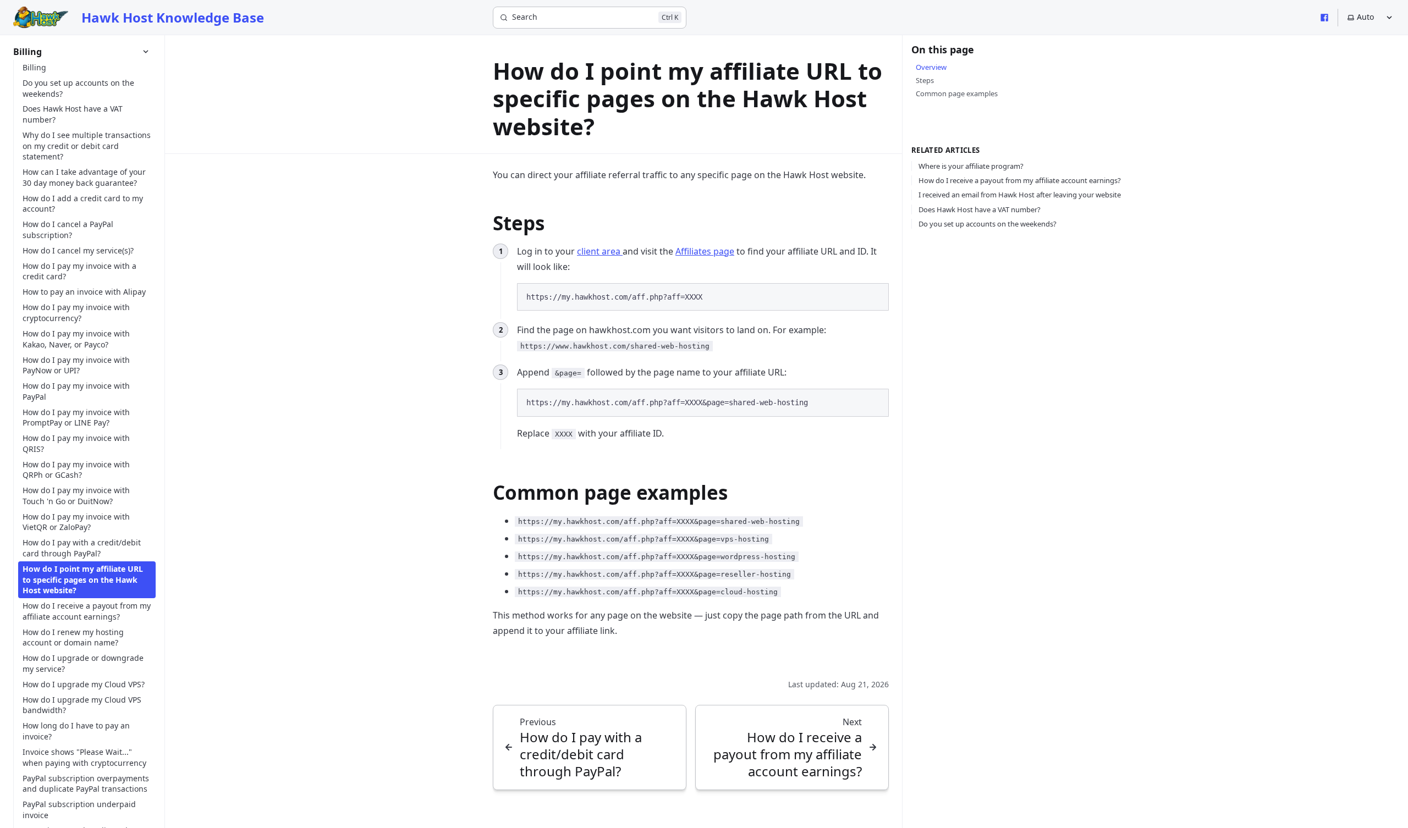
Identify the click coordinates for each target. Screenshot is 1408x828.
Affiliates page (704, 251)
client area (600, 251)
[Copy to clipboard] (875, 296)
